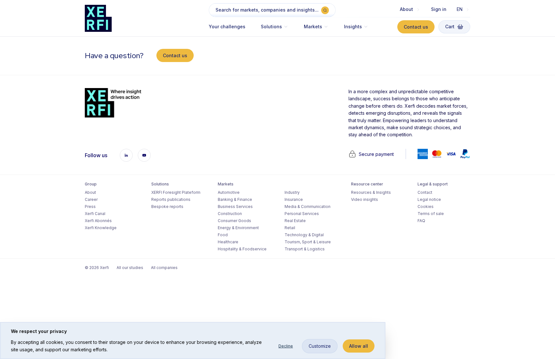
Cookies (426, 206)
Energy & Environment (238, 227)
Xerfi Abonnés (98, 220)
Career (91, 199)
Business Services (235, 206)
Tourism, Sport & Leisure (308, 241)
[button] (274, 29)
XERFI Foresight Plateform (175, 192)
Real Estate (295, 220)
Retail (290, 227)
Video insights (364, 199)
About (90, 192)
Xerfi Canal (95, 213)
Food (223, 234)
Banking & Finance (235, 199)
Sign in (438, 9)
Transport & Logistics (305, 249)
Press (90, 206)
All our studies (130, 267)
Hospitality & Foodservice (242, 249)
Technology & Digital (304, 234)
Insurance (294, 199)
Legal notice (429, 199)
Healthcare (228, 241)
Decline (285, 346)
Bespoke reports (167, 206)
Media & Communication (307, 206)
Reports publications (170, 199)
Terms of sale (431, 213)
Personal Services (302, 213)
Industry (292, 192)
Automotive (229, 192)
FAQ (421, 220)
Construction (230, 213)
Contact (425, 192)
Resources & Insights (371, 192)
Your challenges (227, 26)
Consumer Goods (234, 220)
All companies (164, 267)
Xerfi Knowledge (101, 227)
